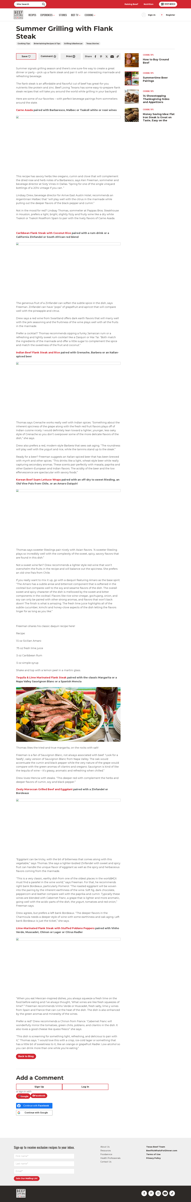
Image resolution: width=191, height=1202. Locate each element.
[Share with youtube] (165, 1193)
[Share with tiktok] (172, 1193)
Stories (63, 15)
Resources (105, 1150)
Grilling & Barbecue (73, 43)
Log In (85, 1086)
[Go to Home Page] (18, 14)
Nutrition (148, 4)
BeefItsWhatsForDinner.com (161, 1150)
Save (25, 56)
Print (69, 56)
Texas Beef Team (155, 1147)
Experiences (46, 15)
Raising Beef (131, 4)
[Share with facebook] (95, 56)
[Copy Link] (118, 56)
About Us (104, 1147)
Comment (47, 56)
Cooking (89, 15)
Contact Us (105, 1161)
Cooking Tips (24, 43)
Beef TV (74, 15)
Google (24, 1096)
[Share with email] (112, 56)
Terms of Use (153, 1154)
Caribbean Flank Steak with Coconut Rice (43, 233)
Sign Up (39, 1086)
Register (170, 15)
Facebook (40, 1095)
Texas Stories (92, 43)
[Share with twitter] (106, 56)
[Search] (43, 4)
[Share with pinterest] (101, 56)
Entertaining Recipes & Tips (47, 43)
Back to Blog (26, 1056)
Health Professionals (110, 1158)
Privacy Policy (153, 1158)
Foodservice (106, 1154)
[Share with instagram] (158, 1193)
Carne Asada (24, 110)
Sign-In (151, 15)
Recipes (32, 15)
